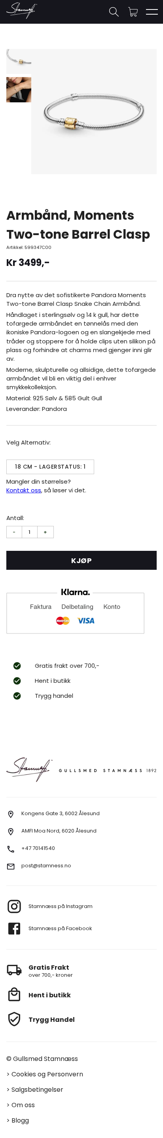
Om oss (23, 1105)
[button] (132, 11)
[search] (113, 11)
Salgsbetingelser (37, 1089)
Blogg (20, 1120)
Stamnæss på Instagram (60, 906)
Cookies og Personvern (47, 1074)
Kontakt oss (23, 490)
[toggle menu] (151, 11)
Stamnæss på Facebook (60, 928)
